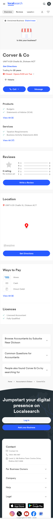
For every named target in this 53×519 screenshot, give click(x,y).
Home (10, 382)
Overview (8, 12)
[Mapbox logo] (9, 245)
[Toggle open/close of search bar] (44, 4)
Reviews (19, 12)
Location (30, 12)
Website (11, 80)
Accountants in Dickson (24, 382)
